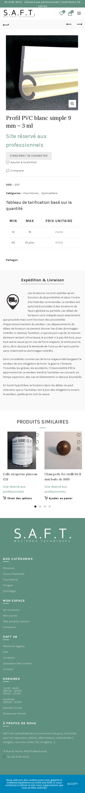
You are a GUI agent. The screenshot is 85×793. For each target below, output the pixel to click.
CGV (5, 652)
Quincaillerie (49, 193)
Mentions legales (14, 646)
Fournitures (31, 193)
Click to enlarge (72, 103)
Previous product (69, 24)
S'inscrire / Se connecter (29, 155)
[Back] (6, 24)
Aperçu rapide (37, 448)
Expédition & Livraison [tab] (42, 280)
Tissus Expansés (14, 574)
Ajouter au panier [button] (61, 498)
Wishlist (63, 12)
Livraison (9, 657)
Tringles (8, 585)
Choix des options (19, 498)
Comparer (17, 170)
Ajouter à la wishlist (23, 162)
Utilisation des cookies (17, 663)
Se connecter (11, 610)
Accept (72, 783)
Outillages (9, 591)
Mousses (9, 568)
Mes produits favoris (16, 621)
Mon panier (10, 615)
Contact (8, 669)
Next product (79, 24)
